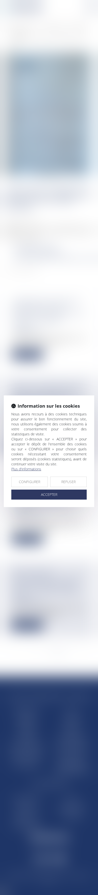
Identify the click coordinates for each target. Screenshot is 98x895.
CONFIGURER (29, 481)
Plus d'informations (26, 469)
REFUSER (68, 481)
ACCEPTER (49, 494)
